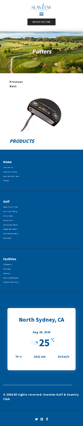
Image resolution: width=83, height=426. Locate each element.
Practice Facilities (11, 282)
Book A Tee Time (10, 207)
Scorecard (7, 238)
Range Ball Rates (10, 229)
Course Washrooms (11, 278)
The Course (8, 167)
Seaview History (10, 172)
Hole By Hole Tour (11, 176)
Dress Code (8, 216)
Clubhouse (7, 264)
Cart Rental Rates (10, 225)
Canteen (6, 273)
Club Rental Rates (11, 233)
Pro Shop (7, 269)
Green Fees (8, 220)
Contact (6, 180)
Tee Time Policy (10, 211)
